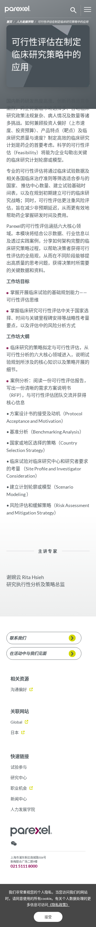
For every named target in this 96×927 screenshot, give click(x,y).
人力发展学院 (24, 21)
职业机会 (18, 788)
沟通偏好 (18, 689)
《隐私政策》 (59, 904)
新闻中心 (18, 798)
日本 (14, 732)
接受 (48, 917)
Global (16, 721)
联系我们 (17, 637)
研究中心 (18, 777)
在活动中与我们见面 (27, 653)
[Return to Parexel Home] (17, 10)
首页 (9, 21)
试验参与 (18, 767)
